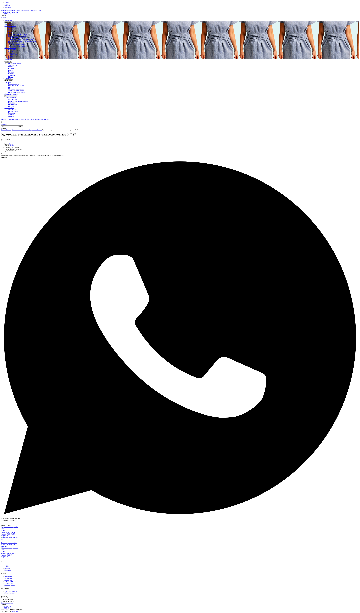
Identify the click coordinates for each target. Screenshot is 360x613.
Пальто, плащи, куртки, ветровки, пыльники (22, 41)
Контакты (7, 7)
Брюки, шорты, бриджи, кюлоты (18, 34)
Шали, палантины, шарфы (16, 92)
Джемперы (11, 53)
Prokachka (14, 611)
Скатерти (11, 116)
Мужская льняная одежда (12, 63)
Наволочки (11, 103)
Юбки (10, 32)
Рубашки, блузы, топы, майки (17, 36)
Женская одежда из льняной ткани (10, 25)
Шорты (10, 77)
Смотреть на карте (7, 603)
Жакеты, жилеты (13, 54)
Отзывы (7, 5)
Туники (10, 58)
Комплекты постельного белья (18, 101)
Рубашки (11, 73)
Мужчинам (8, 61)
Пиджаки (11, 72)
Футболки (11, 75)
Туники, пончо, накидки (16, 37)
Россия (12, 145)
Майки (10, 56)
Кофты (10, 70)
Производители (9, 585)
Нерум (11, 144)
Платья (10, 29)
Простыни (11, 106)
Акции (6, 2)
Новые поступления (10, 591)
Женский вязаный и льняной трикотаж (10, 48)
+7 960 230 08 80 (6, 608)
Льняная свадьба (9, 593)
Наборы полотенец (14, 111)
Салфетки (11, 114)
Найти (20, 126)
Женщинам (8, 22)
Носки (10, 87)
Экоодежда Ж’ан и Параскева (17, 46)
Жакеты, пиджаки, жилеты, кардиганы (20, 39)
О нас (6, 4)
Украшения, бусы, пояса (16, 90)
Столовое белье (9, 108)
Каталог (3, 17)
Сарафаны (11, 31)
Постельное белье (10, 97)
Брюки (10, 67)
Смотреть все (12, 27)
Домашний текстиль (11, 96)
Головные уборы (13, 84)
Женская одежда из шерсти (17, 44)
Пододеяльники (13, 104)
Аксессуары (8, 80)
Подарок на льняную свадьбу (10, 119)
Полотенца (11, 113)
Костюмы (11, 43)
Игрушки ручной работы (16, 85)
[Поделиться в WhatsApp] (180, 517)
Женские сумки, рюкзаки (16, 89)
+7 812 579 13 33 (6, 14)
